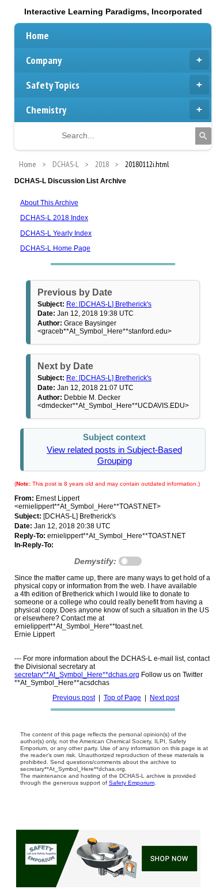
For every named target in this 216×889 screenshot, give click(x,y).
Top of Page (122, 698)
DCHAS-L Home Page (55, 248)
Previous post (73, 698)
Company (44, 60)
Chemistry (46, 109)
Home (37, 35)
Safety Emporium (131, 783)
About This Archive (49, 203)
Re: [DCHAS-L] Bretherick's (108, 304)
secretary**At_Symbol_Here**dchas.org (76, 675)
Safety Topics (52, 85)
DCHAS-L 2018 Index (54, 218)
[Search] (203, 136)
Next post (164, 698)
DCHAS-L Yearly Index (56, 233)
